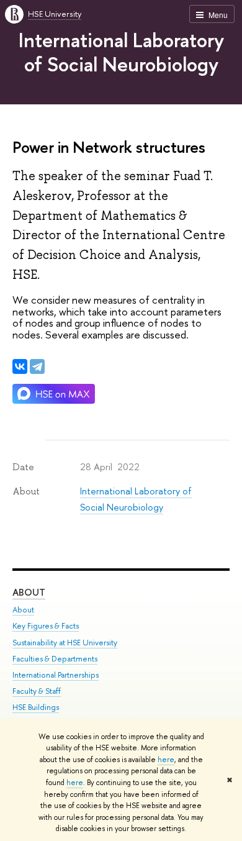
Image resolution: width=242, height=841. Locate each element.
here (166, 760)
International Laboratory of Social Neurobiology (121, 52)
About (28, 592)
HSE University (54, 13)
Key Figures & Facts (45, 626)
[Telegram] (37, 366)
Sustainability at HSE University (64, 642)
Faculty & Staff (36, 691)
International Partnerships (55, 675)
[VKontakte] (19, 366)
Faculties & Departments (54, 658)
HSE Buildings (35, 707)
